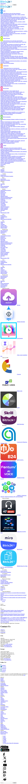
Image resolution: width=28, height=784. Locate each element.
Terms (4, 737)
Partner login (3, 733)
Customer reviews (4, 700)
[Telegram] (4, 762)
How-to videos (4, 690)
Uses (2, 703)
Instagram (4, 668)
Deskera (2, 719)
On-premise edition (4, 706)
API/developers (4, 727)
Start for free (3, 3)
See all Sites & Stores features (7, 114)
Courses (2, 694)
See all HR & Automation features (8, 143)
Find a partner (3, 731)
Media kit (2, 680)
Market (2, 724)
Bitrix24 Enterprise (4, 685)
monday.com (3, 713)
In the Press (3, 632)
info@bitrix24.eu (6, 658)
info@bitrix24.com (7, 645)
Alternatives (3, 702)
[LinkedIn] (4, 773)
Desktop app (3, 726)
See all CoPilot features (5, 163)
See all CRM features (5, 35)
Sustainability (3, 684)
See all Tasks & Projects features (7, 63)
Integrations (3, 287)
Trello (2, 716)
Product (2, 678)
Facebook (3, 665)
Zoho (2, 715)
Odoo (2, 722)
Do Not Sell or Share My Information (11, 743)
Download (3, 707)
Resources (3, 704)
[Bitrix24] (6, 2)
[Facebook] (4, 755)
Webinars (2, 689)
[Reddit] (4, 780)
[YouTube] (5, 766)
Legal (4, 736)
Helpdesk (2, 687)
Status (2, 693)
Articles (2, 698)
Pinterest (3, 671)
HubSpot (2, 717)
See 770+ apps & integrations (7, 567)
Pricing (2, 165)
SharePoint (3, 720)
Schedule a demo (4, 692)
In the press (3, 683)
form (24, 675)
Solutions (2, 699)
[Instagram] (4, 769)
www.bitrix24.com (8, 646)
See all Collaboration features (7, 85)
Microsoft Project (4, 718)
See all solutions (4, 285)
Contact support (4, 691)
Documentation (4, 709)
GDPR (4, 739)
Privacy (4, 738)
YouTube (4, 666)
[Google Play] (5, 751)
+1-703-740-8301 (8, 644)
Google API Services (5, 729)
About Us (3, 629)
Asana (2, 711)
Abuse (4, 741)
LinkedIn (4, 670)
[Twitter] (4, 759)
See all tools (3, 164)
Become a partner (4, 732)
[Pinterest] (4, 776)
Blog (2, 697)
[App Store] (4, 748)
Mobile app (3, 725)
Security (5, 740)
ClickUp (2, 712)
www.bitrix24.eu (7, 659)
